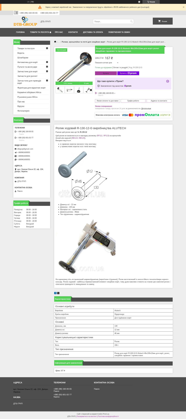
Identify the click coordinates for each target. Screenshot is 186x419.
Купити (106, 73)
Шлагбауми (22, 57)
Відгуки (20, 106)
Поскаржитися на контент (87, 416)
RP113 (106, 136)
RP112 (99, 136)
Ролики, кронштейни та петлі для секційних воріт (83, 42)
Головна (20, 32)
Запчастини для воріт (27, 71)
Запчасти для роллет (27, 76)
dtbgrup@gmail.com (25, 149)
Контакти (73, 32)
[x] (58, 294)
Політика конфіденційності (108, 416)
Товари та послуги (39, 32)
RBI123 (75, 138)
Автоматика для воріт (27, 62)
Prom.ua (106, 414)
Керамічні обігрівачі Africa (29, 92)
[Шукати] (131, 21)
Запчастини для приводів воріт (29, 82)
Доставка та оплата (93, 32)
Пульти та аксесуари (27, 67)
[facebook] (55, 294)
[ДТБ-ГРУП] (25, 21)
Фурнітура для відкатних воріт (31, 88)
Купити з (123, 73)
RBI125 (82, 138)
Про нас (59, 32)
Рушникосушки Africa (27, 97)
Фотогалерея (23, 111)
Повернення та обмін (119, 32)
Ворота (20, 53)
